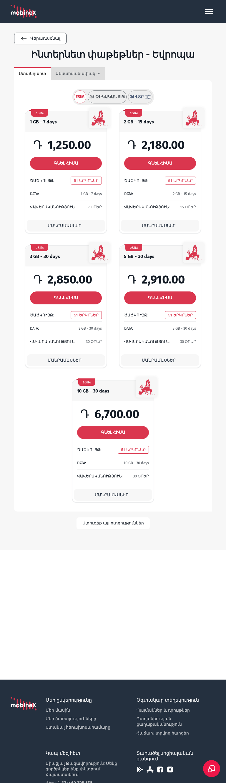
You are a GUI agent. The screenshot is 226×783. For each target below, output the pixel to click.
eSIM (80, 96)
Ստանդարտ (32, 73)
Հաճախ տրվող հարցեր (163, 733)
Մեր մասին (58, 710)
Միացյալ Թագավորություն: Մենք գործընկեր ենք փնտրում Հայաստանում (81, 769)
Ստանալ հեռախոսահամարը (78, 727)
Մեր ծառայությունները (71, 718)
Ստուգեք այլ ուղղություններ (113, 523)
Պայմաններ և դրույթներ (163, 710)
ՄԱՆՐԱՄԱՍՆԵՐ (65, 225)
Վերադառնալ (45, 38)
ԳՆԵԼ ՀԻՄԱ (66, 163)
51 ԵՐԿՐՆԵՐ (86, 180)
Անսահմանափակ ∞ (78, 73)
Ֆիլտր (137, 96)
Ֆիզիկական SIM (107, 96)
